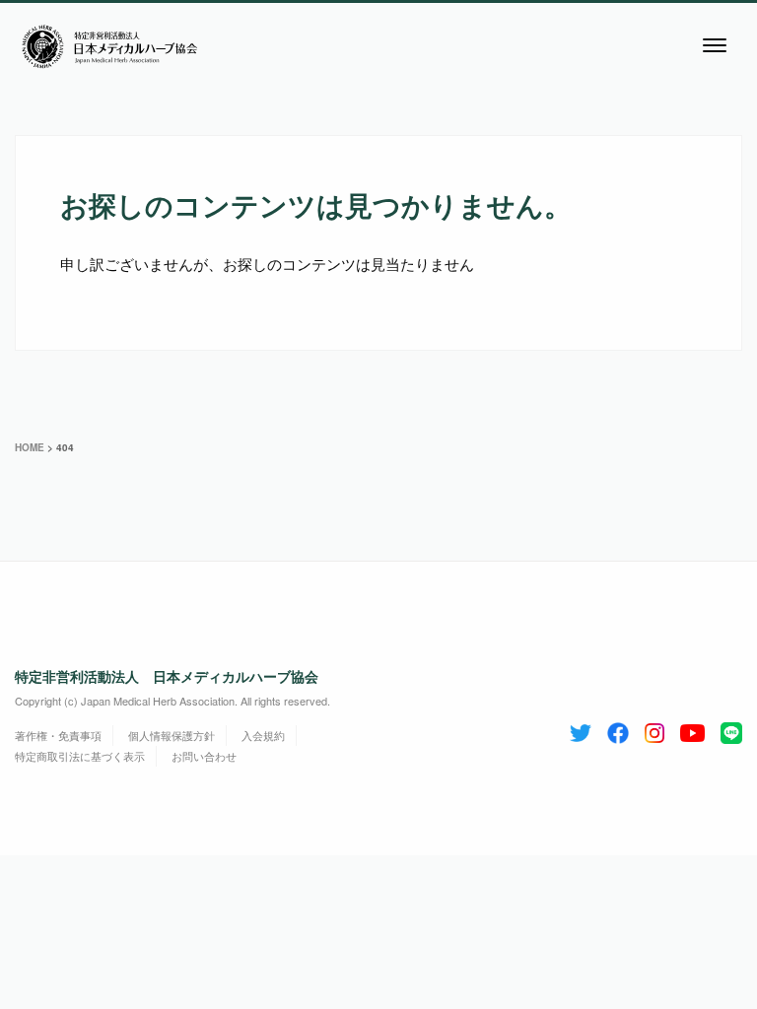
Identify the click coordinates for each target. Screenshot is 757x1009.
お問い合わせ (204, 756)
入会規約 (263, 735)
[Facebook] (618, 729)
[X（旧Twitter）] (580, 729)
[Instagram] (654, 729)
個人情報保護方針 (171, 735)
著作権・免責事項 (58, 735)
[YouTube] (692, 729)
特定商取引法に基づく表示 (80, 756)
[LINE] (731, 729)
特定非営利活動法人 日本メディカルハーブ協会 (166, 676)
